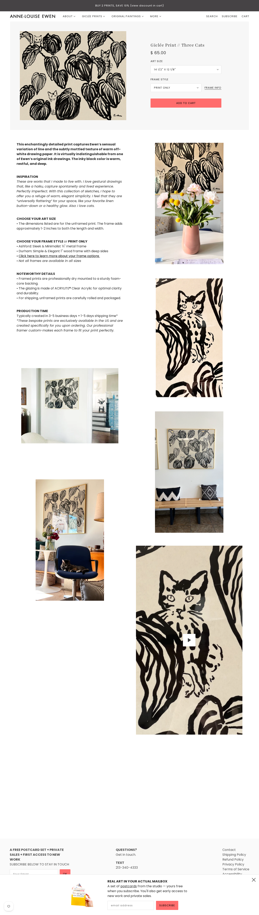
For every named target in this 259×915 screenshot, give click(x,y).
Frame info (213, 88)
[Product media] (70, 405)
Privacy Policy (233, 864)
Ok (65, 874)
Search (212, 16)
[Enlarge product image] (73, 75)
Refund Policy (233, 859)
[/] (33, 16)
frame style (160, 79)
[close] (254, 880)
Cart (245, 16)
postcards (128, 886)
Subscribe (167, 905)
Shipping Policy (234, 854)
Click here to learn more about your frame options (59, 256)
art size (157, 61)
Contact (229, 849)
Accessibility (232, 874)
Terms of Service (235, 869)
